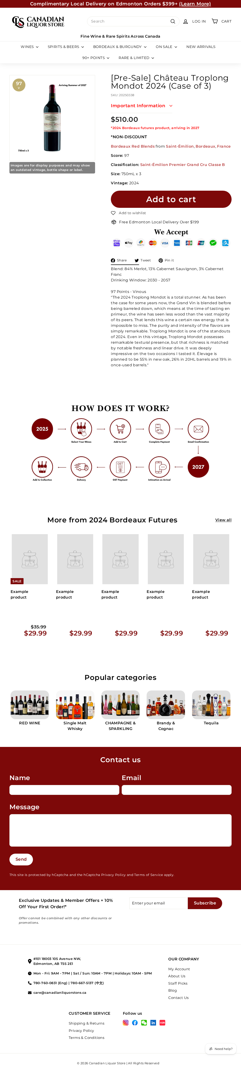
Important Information (138, 105)
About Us (176, 976)
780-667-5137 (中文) (87, 983)
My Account (179, 969)
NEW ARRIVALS (201, 46)
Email (131, 778)
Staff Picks (177, 983)
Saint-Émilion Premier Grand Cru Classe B (182, 164)
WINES (28, 46)
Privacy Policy (113, 875)
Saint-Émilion (180, 146)
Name (19, 778)
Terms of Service (148, 875)
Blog (172, 990)
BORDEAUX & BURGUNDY (118, 46)
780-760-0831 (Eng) (50, 983)
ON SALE (164, 46)
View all (223, 520)
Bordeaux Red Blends (133, 146)
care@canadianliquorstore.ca (60, 992)
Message (24, 807)
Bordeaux (205, 146)
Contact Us (178, 997)
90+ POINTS (94, 57)
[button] (128, 213)
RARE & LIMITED (134, 57)
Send (21, 859)
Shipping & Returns (86, 1023)
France (224, 146)
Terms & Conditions (86, 1037)
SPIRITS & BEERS (64, 46)
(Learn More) (195, 4)
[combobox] (133, 21)
